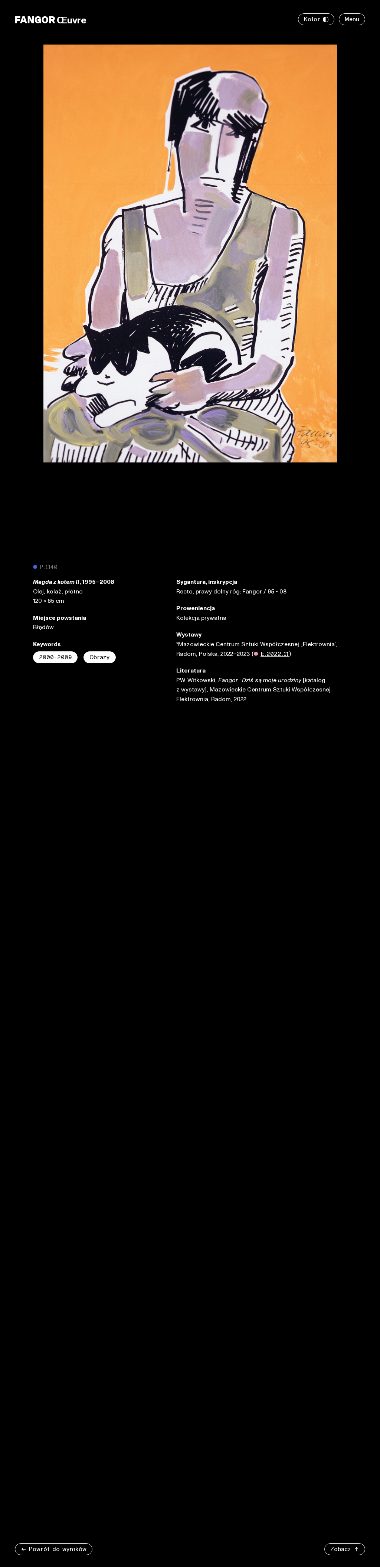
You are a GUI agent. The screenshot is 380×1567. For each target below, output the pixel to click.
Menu (352, 19)
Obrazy (99, 657)
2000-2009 (55, 657)
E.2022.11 (275, 654)
